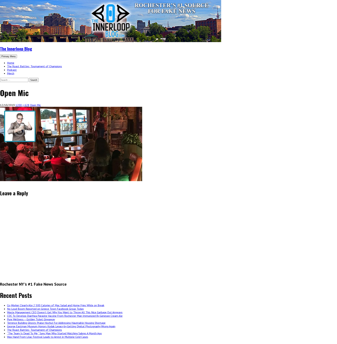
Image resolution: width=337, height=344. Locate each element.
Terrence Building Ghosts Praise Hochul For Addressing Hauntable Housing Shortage (56, 323)
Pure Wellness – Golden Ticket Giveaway (31, 319)
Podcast (12, 70)
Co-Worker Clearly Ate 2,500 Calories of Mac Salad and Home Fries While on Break (55, 305)
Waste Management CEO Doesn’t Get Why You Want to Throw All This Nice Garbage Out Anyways (65, 312)
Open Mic (35, 105)
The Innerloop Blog (16, 49)
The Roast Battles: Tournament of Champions (34, 66)
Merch (10, 73)
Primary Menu (8, 56)
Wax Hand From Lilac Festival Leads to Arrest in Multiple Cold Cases (47, 337)
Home (10, 63)
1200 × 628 (22, 105)
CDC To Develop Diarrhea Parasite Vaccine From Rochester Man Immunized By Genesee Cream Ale (65, 316)
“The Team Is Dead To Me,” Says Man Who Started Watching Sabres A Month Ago (54, 333)
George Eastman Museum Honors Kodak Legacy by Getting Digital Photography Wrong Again (61, 326)
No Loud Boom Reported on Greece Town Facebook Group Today (45, 309)
